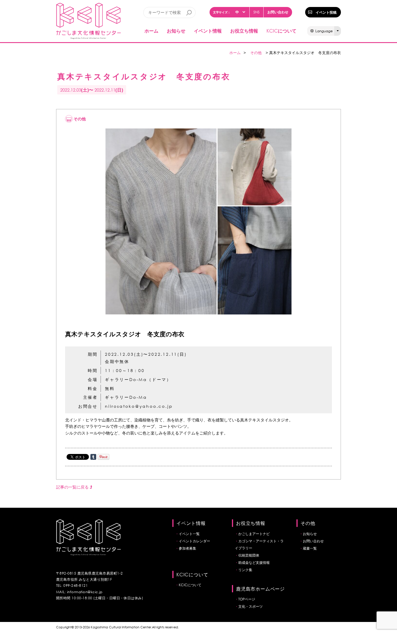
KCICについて (190, 584)
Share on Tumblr (93, 457)
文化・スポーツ (250, 606)
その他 (256, 52)
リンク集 (245, 569)
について (281, 31)
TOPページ (246, 599)
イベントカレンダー (194, 541)
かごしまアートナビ (254, 533)
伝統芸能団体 (248, 555)
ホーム (151, 30)
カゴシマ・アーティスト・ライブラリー (259, 544)
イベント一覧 (189, 533)
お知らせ (176, 30)
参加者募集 (187, 548)
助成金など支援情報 (254, 562)
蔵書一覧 (310, 548)
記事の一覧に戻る (73, 487)
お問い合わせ (277, 12)
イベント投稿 (326, 12)
